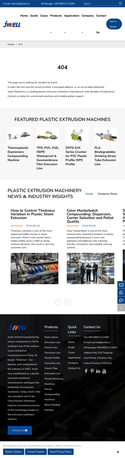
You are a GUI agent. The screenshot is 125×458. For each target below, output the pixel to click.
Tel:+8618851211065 (96, 337)
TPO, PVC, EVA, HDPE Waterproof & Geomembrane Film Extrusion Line (48, 158)
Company (88, 15)
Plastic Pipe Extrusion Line (52, 371)
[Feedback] (121, 300)
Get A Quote (113, 24)
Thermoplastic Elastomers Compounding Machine (18, 154)
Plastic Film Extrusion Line (52, 350)
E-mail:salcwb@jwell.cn (97, 342)
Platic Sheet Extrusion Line (52, 340)
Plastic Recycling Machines (54, 381)
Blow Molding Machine (52, 407)
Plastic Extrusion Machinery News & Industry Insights (45, 194)
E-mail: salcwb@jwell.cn (16, 3)
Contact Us (101, 24)
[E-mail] (121, 285)
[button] (58, 302)
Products (56, 15)
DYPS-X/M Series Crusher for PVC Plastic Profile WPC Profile (76, 156)
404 (20, 44)
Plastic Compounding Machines (52, 394)
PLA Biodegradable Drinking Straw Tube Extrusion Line (105, 156)
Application (71, 15)
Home (24, 15)
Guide (34, 15)
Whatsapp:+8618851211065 (100, 347)
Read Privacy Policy (60, 451)
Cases (44, 15)
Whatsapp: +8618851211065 (58, 3)
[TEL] (121, 292)
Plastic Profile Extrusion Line (52, 360)
